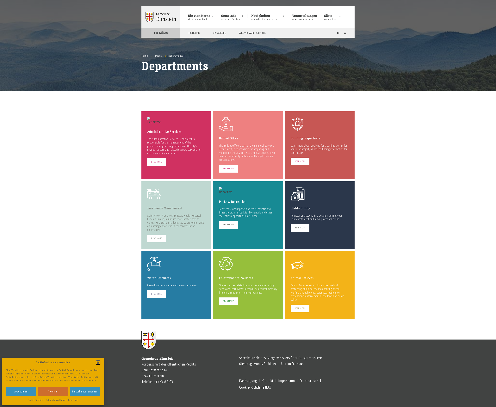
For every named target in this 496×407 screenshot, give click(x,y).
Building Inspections (305, 138)
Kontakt (267, 381)
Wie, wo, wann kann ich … (253, 32)
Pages (158, 55)
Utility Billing (300, 208)
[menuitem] (202, 16)
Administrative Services (164, 132)
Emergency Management (164, 208)
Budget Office (228, 138)
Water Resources (159, 278)
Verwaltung (219, 32)
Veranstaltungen (304, 17)
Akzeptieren (21, 391)
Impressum (73, 400)
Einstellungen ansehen (84, 391)
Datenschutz (309, 381)
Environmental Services (236, 278)
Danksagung (248, 381)
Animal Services (302, 278)
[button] (98, 363)
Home (144, 55)
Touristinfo (194, 32)
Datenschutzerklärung (56, 400)
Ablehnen (53, 391)
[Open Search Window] (345, 32)
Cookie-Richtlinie (36, 400)
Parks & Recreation (232, 202)
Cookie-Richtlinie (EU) (255, 387)
